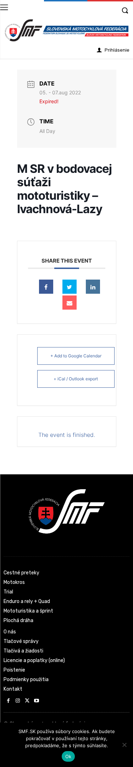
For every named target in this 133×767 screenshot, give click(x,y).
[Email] (69, 302)
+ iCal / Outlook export (76, 378)
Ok (68, 756)
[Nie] (124, 744)
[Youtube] (36, 701)
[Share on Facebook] (46, 287)
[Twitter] (27, 701)
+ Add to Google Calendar (75, 355)
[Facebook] (8, 701)
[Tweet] (69, 287)
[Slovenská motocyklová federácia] (66, 30)
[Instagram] (18, 701)
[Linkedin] (93, 287)
